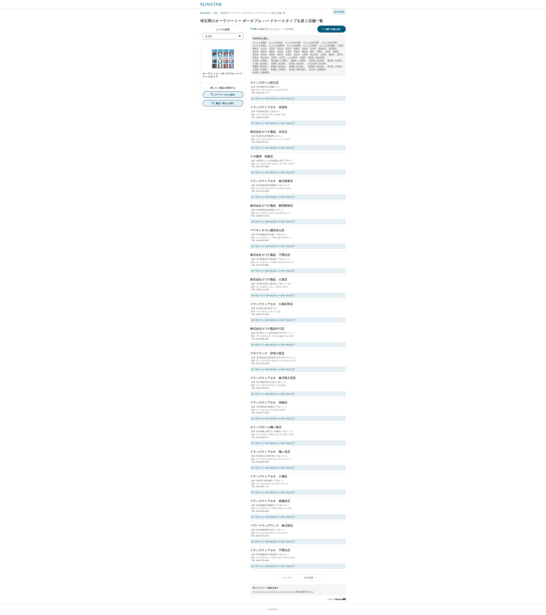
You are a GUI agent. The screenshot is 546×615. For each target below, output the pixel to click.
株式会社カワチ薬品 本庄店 (268, 131)
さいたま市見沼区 (311, 42)
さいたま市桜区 (259, 45)
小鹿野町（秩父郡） (316, 66)
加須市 (305, 48)
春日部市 (333, 48)
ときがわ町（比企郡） (317, 63)
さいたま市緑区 (310, 45)
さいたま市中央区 (329, 42)
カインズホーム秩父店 (264, 82)
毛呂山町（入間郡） (280, 60)
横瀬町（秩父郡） (260, 66)
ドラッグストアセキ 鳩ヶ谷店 (270, 451)
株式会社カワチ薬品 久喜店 (268, 279)
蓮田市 (332, 54)
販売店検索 (205, 12)
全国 (215, 12)
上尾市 (288, 51)
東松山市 (322, 48)
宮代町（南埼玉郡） (298, 69)
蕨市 (312, 51)
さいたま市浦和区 (277, 45)
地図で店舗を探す (333, 29)
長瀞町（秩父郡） (297, 66)
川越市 (341, 45)
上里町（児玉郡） (260, 69)
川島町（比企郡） (279, 63)
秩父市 (280, 48)
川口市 (264, 48)
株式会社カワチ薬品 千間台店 (270, 254)
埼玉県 (208, 36)
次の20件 (309, 577)
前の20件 (287, 577)
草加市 (297, 51)
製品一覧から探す (225, 103)
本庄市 (313, 48)
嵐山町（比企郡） (335, 60)
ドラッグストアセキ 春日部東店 (271, 181)
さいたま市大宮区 (293, 42)
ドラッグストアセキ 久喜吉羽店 (271, 304)
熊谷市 (255, 48)
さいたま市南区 (294, 45)
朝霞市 (336, 51)
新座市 (272, 54)
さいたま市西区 (259, 42)
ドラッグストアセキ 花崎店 (268, 402)
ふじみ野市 (292, 57)
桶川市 (280, 54)
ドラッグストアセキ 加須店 (268, 107)
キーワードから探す (225, 94)
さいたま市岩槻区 (327, 45)
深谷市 (280, 51)
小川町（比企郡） (260, 63)
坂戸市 (340, 54)
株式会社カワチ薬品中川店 (267, 328)
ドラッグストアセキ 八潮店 (268, 476)
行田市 (272, 48)
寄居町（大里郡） (279, 69)
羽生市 (264, 51)
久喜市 (288, 54)
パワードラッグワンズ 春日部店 (271, 525)
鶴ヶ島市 (265, 57)
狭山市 (255, 51)
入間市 (328, 51)
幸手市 (255, 57)
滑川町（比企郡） (317, 60)
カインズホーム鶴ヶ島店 (266, 427)
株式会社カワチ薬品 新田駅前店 (271, 205)
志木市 (255, 54)
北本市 (297, 54)
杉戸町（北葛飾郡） (318, 69)
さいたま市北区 (276, 42)
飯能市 (297, 48)
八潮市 (305, 54)
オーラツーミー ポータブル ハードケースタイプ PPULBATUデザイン (283, 591)
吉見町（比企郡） (297, 63)
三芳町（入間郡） (260, 60)
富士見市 (314, 54)
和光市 (264, 54)
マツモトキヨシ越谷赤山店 (267, 230)
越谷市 (305, 51)
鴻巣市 (272, 51)
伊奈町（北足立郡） (317, 57)
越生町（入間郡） (299, 60)
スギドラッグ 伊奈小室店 (267, 353)
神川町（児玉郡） (335, 66)
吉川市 (282, 57)
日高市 (274, 57)
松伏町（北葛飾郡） (261, 72)
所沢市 (288, 48)
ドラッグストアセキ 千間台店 (270, 550)
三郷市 (323, 54)
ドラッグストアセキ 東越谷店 (270, 500)
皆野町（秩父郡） (279, 66)
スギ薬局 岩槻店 (261, 156)
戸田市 (319, 51)
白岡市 (303, 57)
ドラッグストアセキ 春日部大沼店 (273, 377)
